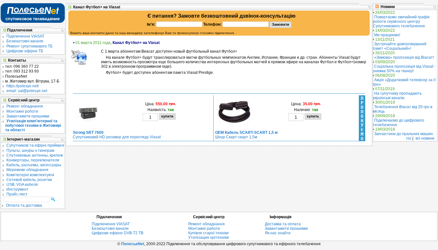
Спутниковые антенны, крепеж (34, 155)
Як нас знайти (278, 233)
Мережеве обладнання (27, 170)
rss (408, 138)
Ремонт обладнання (24, 106)
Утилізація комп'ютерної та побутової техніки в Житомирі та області (33, 125)
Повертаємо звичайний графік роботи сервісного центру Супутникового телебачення (401, 21)
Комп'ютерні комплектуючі (30, 175)
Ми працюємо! (387, 35)
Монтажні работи (204, 228)
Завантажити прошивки (27, 116)
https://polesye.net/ (22, 86)
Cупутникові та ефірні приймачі (35, 145)
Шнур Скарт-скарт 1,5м (246, 134)
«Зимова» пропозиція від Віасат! (404, 57)
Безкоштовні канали (24, 41)
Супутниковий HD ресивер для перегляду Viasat (117, 134)
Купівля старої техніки (208, 233)
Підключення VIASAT (25, 36)
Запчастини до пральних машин (403, 134)
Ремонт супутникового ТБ (29, 46)
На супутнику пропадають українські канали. (397, 95)
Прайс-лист (17, 194)
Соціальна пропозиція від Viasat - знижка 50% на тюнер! (404, 68)
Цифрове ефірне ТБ (24, 51)
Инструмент (17, 189)
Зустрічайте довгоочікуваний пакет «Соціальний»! (399, 46)
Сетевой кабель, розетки (29, 179)
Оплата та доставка (24, 205)
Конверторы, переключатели (32, 160)
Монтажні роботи (22, 111)
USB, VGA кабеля (22, 184)
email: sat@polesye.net (26, 91)
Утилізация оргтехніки (208, 237)
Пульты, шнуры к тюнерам (30, 150)
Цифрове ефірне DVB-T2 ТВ (117, 233)
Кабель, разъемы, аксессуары (33, 165)
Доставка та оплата (283, 224)
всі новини (425, 138)
